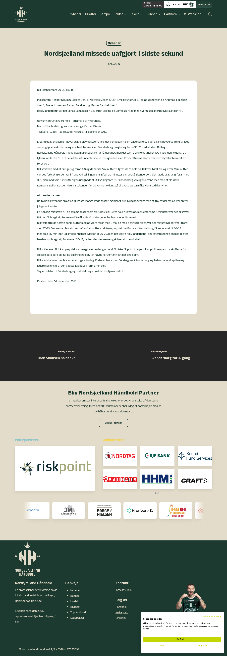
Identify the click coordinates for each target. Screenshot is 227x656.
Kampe (74, 596)
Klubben (75, 607)
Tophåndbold (78, 612)
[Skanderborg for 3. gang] (170, 356)
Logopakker (77, 618)
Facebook (121, 607)
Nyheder (114, 43)
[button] (113, 423)
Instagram (121, 612)
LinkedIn (120, 618)
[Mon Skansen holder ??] (57, 356)
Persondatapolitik (212, 616)
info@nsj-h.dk (123, 590)
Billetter (202, 4)
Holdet (74, 601)
